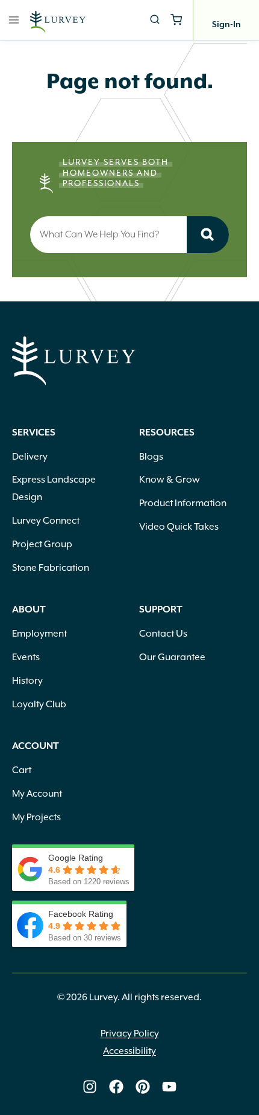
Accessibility (129, 1051)
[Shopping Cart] (176, 19)
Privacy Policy (130, 1033)
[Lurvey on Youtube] (169, 1086)
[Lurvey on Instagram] (90, 1086)
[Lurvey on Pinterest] (143, 1086)
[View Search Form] (155, 20)
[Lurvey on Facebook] (116, 1086)
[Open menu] (14, 19)
